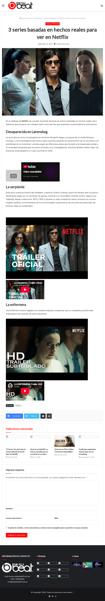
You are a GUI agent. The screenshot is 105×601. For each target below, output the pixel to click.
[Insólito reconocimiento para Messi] (87, 565)
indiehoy (18, 405)
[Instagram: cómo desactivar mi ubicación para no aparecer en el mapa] (63, 564)
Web (56, 518)
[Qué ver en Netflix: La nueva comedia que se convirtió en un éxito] (40, 441)
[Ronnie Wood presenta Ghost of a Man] (42, 565)
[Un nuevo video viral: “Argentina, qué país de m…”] (98, 565)
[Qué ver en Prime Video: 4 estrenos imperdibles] (64, 441)
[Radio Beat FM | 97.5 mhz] (20, 5)
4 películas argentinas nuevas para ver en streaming (87, 451)
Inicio (23, 18)
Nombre (10, 509)
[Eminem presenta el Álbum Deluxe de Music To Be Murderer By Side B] (52, 565)
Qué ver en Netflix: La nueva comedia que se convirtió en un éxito (39, 451)
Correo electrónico (14, 518)
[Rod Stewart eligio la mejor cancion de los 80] (42, 571)
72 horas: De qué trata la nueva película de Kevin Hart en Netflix (15, 451)
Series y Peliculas (34, 18)
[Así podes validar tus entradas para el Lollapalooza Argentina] (77, 565)
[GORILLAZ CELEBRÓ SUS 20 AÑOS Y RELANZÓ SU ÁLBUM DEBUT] (42, 577)
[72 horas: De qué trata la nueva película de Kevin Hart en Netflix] (16, 441)
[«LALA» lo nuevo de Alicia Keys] (52, 571)
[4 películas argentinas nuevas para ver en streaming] (89, 441)
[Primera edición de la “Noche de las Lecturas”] (52, 577)
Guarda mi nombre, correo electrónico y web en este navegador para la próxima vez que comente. (48, 528)
